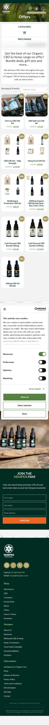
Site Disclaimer (10, 688)
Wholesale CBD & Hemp (14, 638)
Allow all (24, 397)
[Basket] (37, 8)
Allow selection (24, 405)
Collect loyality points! (36, 13)
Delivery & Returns (11, 675)
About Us (8, 630)
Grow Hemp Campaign (13, 647)
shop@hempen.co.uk (19, 575)
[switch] (42, 362)
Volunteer (8, 634)
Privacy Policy (9, 679)
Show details (35, 389)
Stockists (7, 655)
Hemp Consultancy (11, 642)
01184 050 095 (18, 572)
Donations (8, 618)
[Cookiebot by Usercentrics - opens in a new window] (35, 309)
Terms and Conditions (13, 683)
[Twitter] (20, 565)
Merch (6, 606)
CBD (6, 593)
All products (9, 589)
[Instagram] (7, 565)
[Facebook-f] (13, 565)
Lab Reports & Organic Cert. (15, 667)
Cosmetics (8, 597)
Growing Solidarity (11, 651)
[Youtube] (26, 565)
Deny (24, 414)
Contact (7, 696)
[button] (24, 32)
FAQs (6, 671)
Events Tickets (10, 614)
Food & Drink (9, 602)
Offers (6, 610)
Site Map (7, 692)
